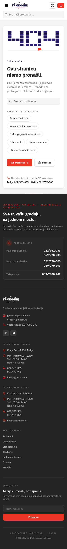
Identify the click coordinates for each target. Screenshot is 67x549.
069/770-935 (52, 255)
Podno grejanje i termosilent (25, 134)
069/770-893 (52, 265)
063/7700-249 (51, 274)
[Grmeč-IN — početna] (19, 5)
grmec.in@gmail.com (18, 315)
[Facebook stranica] (6, 333)
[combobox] (33, 14)
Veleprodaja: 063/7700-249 (22, 324)
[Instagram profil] (13, 333)
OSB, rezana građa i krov (22, 149)
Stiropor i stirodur (19, 118)
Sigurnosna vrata (38, 142)
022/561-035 (52, 250)
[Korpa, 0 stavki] (60, 5)
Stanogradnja (10, 446)
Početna (46, 162)
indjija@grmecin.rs (17, 377)
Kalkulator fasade (12, 457)
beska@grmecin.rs (17, 420)
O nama (7, 462)
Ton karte (8, 451)
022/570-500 (52, 261)
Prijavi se (33, 517)
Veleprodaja (9, 441)
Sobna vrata (16, 142)
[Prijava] (52, 5)
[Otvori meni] (6, 5)
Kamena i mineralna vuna (23, 126)
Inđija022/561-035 (18, 182)
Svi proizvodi (17, 162)
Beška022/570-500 (42, 182)
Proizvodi (8, 436)
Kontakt (7, 467)
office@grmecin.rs (17, 319)
